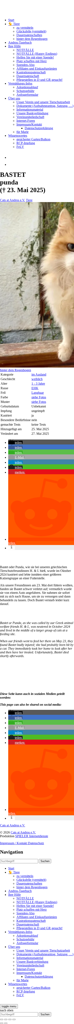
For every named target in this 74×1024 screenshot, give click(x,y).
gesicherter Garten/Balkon (33, 139)
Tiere (29, 200)
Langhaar (37, 392)
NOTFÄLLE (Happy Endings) (36, 53)
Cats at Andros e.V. (12, 200)
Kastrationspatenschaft (31, 72)
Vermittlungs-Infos (20, 83)
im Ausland (38, 374)
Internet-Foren (25, 120)
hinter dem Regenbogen (31, 39)
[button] (15, 442)
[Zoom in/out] (14, 1019)
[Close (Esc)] (1, 1019)
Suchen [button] (45, 861)
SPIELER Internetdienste (31, 836)
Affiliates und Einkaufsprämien (36, 68)
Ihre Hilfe (14, 46)
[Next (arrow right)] (5, 1023)
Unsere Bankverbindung (32, 113)
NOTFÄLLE (25, 50)
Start (11, 20)
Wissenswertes (17, 135)
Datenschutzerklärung (39, 128)
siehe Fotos (38, 397)
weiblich (37, 379)
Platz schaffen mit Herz (31, 61)
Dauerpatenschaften (29, 35)
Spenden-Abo (25, 65)
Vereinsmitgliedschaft (30, 117)
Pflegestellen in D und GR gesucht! (39, 79)
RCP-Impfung (25, 143)
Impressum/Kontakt (29, 124)
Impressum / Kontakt (14, 843)
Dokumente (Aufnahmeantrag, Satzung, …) (44, 106)
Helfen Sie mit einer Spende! (35, 57)
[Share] (5, 1019)
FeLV (20, 147)
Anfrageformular (27, 94)
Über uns (14, 98)
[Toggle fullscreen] (10, 1019)
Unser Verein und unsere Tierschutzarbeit (43, 102)
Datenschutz (36, 843)
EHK (34, 388)
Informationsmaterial (29, 109)
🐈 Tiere (14, 24)
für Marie (22, 132)
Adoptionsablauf (27, 87)
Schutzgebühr (25, 91)
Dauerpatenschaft (27, 76)
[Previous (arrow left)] (1, 1023)
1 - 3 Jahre (38, 383)
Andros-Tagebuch (20, 42)
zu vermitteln (24, 27)
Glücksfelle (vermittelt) (31, 31)
